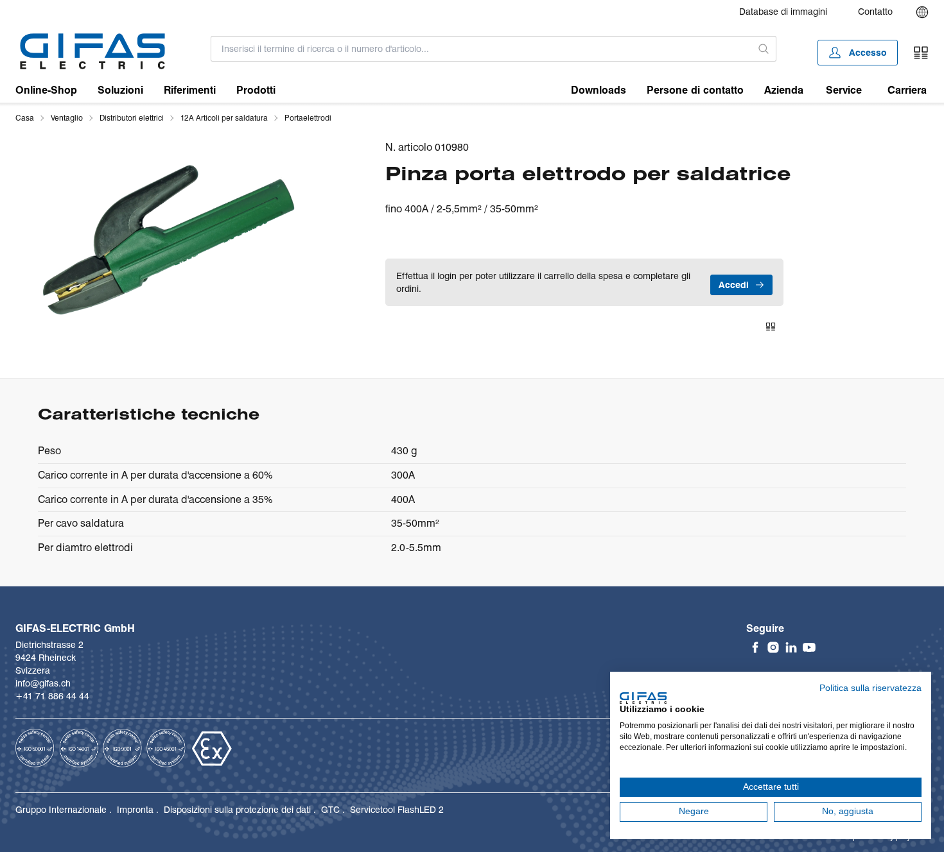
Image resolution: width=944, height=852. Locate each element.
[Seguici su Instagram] (773, 647)
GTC (330, 810)
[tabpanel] (168, 238)
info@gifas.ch (43, 683)
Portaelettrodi (307, 118)
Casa (24, 118)
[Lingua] (922, 12)
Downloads (598, 90)
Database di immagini (783, 11)
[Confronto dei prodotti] (920, 52)
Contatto (875, 11)
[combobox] (482, 49)
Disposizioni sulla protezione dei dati (237, 810)
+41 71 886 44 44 (52, 696)
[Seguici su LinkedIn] (791, 647)
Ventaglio (67, 118)
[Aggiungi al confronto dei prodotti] (770, 326)
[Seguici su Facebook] (755, 647)
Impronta (135, 810)
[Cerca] (764, 49)
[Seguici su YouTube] (809, 647)
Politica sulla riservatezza (870, 688)
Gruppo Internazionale (61, 810)
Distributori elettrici (132, 118)
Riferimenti (190, 90)
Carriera (907, 90)
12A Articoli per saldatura (224, 118)
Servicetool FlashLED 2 (397, 810)
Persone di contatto (695, 90)
